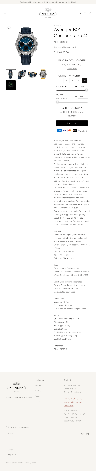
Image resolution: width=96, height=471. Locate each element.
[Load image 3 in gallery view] (32, 74)
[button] (4, 12)
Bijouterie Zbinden (17, 463)
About (37, 396)
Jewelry (38, 391)
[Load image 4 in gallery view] (43, 74)
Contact (38, 401)
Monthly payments (69, 76)
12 (72, 80)
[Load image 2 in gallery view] (21, 74)
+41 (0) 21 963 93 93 (73, 399)
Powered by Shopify (30, 463)
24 (78, 80)
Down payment (61, 96)
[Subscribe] (45, 433)
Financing (63, 86)
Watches (38, 385)
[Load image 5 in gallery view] (11, 85)
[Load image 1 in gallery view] (11, 74)
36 (84, 80)
